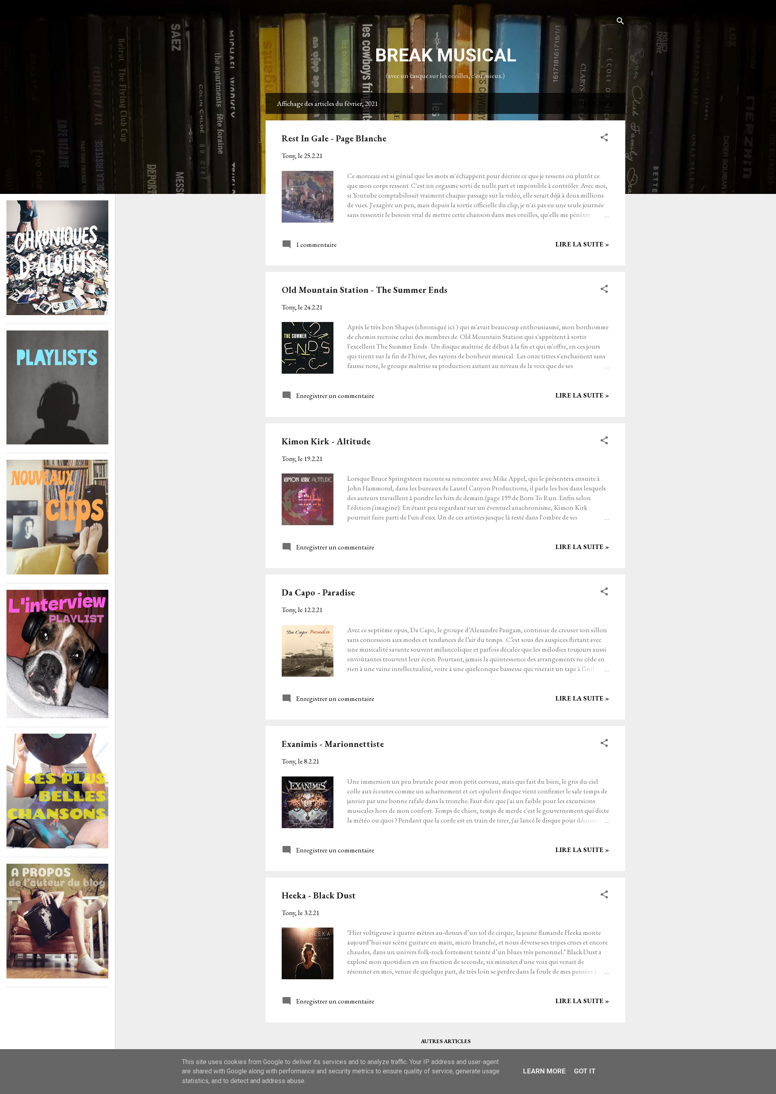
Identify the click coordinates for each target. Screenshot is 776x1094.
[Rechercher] (620, 22)
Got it (585, 1071)
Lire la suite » (582, 244)
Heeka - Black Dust (319, 895)
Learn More (544, 1071)
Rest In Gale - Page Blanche (334, 138)
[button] (604, 139)
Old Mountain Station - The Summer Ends (364, 290)
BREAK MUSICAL (445, 55)
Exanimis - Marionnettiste (333, 744)
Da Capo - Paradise (318, 592)
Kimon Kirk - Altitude (326, 441)
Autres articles (445, 1041)
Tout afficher (585, 103)
